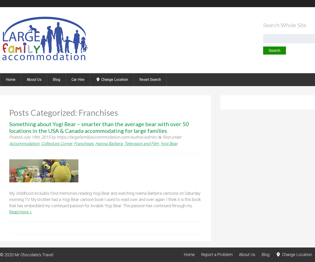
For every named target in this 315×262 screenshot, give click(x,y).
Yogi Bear (168, 143)
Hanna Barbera (109, 143)
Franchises (84, 143)
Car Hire (77, 79)
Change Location (114, 79)
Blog (56, 79)
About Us (34, 79)
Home (10, 79)
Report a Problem (217, 254)
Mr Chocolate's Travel (34, 254)
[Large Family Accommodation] (44, 60)
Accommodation (24, 143)
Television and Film (141, 143)
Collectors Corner (56, 143)
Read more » (20, 212)
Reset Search (150, 79)
